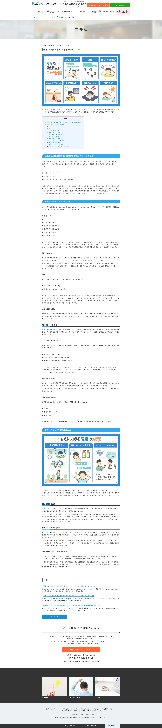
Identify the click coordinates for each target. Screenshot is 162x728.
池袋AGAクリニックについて (53, 11)
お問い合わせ (120, 5)
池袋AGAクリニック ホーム (40, 17)
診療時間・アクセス (109, 11)
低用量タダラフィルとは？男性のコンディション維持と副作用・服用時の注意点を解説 (72, 606)
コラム (53, 17)
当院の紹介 (76, 709)
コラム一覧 (54, 617)
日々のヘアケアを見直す (55, 144)
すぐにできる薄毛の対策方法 (54, 140)
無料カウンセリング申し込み (99, 5)
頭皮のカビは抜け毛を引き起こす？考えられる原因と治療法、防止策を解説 (68, 596)
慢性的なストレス (53, 136)
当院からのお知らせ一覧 (61, 717)
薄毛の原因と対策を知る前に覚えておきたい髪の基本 (62, 122)
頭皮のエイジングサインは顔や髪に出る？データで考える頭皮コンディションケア (70, 586)
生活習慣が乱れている (54, 134)
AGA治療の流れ (67, 11)
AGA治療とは (39, 11)
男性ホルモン (51, 126)
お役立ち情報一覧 (72, 714)
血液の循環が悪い (53, 130)
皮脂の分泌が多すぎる (54, 132)
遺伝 (49, 128)
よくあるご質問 (90, 714)
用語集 (81, 714)
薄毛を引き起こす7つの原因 (54, 124)
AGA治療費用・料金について (95, 11)
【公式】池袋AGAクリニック (53, 709)
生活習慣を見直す (53, 142)
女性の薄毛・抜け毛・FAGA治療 (123, 11)
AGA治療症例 (81, 11)
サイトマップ (103, 717)
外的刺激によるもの (54, 138)
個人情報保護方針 (75, 717)
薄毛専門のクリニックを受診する (58, 146)
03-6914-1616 (82, 658)
